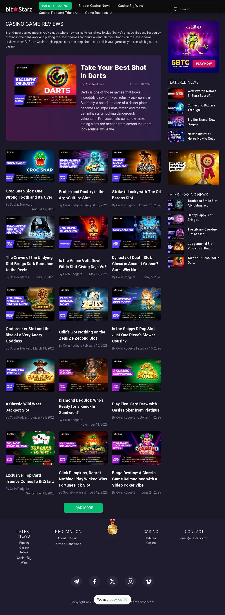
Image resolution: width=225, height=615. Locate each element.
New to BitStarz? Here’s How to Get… (201, 136)
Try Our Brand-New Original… (201, 122)
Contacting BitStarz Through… (201, 108)
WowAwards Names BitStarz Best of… (202, 93)
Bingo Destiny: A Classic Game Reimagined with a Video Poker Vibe (134, 478)
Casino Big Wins (130, 5)
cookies (115, 599)
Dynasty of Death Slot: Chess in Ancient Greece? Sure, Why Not (135, 263)
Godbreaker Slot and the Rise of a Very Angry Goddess (28, 334)
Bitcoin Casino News (95, 5)
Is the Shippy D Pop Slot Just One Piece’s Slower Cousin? (133, 334)
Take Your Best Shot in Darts (113, 71)
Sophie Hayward (21, 204)
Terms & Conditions (67, 544)
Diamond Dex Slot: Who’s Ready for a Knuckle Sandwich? (81, 406)
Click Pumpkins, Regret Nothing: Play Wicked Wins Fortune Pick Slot (83, 478)
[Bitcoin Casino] (194, 72)
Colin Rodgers (94, 84)
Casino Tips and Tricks (56, 13)
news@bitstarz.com (194, 538)
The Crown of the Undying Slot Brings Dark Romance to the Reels (29, 263)
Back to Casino (55, 5)
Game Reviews (96, 13)
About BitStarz (67, 538)
